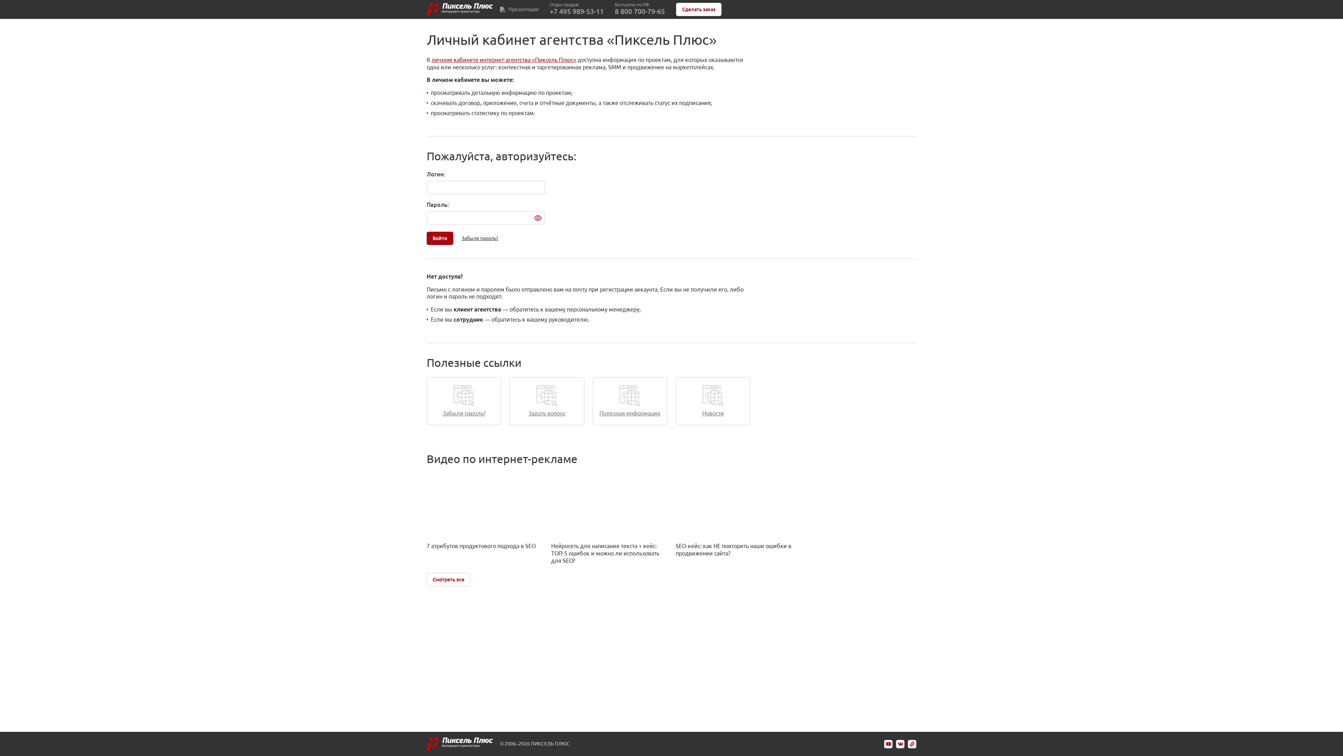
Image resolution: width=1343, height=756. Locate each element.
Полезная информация (629, 413)
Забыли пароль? (480, 238)
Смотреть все (448, 579)
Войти (440, 238)
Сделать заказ (699, 9)
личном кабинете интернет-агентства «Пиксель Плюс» (504, 60)
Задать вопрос (547, 413)
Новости (713, 413)
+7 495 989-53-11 (577, 11)
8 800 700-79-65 (640, 11)
